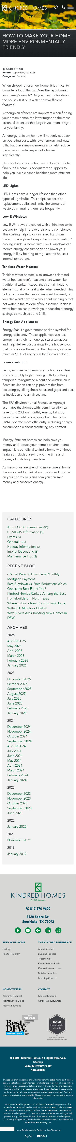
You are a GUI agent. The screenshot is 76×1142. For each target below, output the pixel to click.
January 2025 (17, 713)
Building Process (47, 954)
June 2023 (14, 813)
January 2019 (17, 854)
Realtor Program (11, 954)
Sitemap (38, 1062)
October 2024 (17, 736)
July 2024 (14, 751)
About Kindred (46, 949)
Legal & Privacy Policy (38, 1066)
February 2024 (17, 775)
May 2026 (14, 646)
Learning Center (47, 978)
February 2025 (17, 708)
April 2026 (14, 651)
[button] (56, 7)
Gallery (6, 949)
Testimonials (44, 958)
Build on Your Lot (47, 973)
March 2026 (15, 656)
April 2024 (14, 766)
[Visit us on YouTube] (28, 930)
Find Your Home (14, 942)
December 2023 (19, 794)
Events (14, 537)
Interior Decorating (22, 552)
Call (31, 1136)
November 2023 (19, 799)
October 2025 (17, 684)
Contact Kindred (47, 996)
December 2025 (19, 679)
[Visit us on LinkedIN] (48, 930)
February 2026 (17, 661)
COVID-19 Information (25, 532)
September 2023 (19, 808)
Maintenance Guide (13, 1000)
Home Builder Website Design (29, 1130)
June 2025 (14, 703)
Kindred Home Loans (49, 968)
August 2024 (16, 746)
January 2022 (17, 827)
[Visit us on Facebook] (18, 930)
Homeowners (12, 989)
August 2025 (16, 694)
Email (43, 1136)
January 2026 (17, 665)
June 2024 (14, 756)
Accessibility (38, 1070)
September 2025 (19, 689)
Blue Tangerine (53, 1130)
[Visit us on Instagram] (58, 930)
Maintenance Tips (22, 556)
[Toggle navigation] (70, 7)
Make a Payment (12, 1005)
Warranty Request (12, 996)
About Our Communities (27, 527)
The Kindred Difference (55, 942)
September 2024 (19, 741)
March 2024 (15, 770)
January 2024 (17, 780)
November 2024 (19, 732)
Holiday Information (23, 547)
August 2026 (16, 641)
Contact (44, 989)
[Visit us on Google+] (38, 930)
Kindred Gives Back (48, 963)
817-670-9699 (39, 909)
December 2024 (19, 727)
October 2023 (17, 803)
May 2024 (14, 761)
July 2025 (14, 699)
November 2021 (19, 840)
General (16, 542)
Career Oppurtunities (49, 1000)
